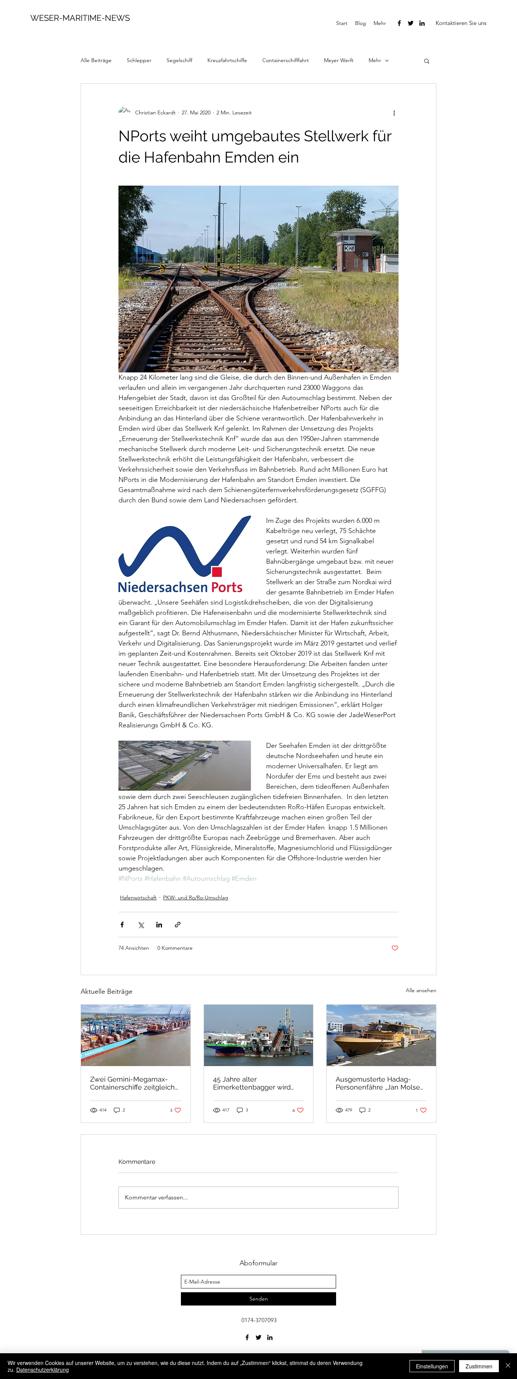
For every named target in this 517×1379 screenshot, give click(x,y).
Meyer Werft (338, 60)
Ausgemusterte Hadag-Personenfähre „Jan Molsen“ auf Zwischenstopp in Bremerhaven (381, 1083)
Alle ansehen (421, 990)
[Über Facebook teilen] (122, 924)
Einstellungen (432, 1366)
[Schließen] (507, 1366)
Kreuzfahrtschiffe (227, 60)
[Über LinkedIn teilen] (159, 924)
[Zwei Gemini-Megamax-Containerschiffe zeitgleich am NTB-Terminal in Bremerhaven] (135, 1035)
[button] (461, 23)
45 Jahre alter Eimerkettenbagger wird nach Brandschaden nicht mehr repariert (254, 1083)
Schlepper (139, 60)
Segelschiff (179, 60)
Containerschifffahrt (285, 60)
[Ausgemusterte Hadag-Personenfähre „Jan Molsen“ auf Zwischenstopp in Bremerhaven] (381, 1035)
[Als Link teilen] (177, 924)
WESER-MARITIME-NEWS (80, 18)
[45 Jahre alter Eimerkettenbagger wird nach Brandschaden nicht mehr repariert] (258, 1035)
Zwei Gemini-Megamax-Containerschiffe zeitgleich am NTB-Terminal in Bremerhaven (132, 1083)
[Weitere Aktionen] (394, 112)
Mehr (375, 60)
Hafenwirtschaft (138, 897)
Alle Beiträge (96, 60)
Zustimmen (479, 1366)
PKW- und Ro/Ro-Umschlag (195, 897)
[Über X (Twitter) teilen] (140, 924)
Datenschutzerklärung (42, 1369)
